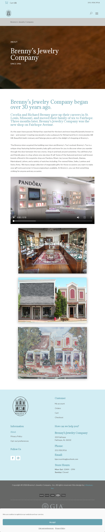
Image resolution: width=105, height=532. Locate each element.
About (13, 432)
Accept (52, 522)
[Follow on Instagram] (18, 458)
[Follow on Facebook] (13, 458)
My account (60, 403)
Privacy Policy (60, 528)
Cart (13, 3)
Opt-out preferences (46, 528)
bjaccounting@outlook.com (66, 459)
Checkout (59, 417)
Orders (58, 408)
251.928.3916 (61, 450)
